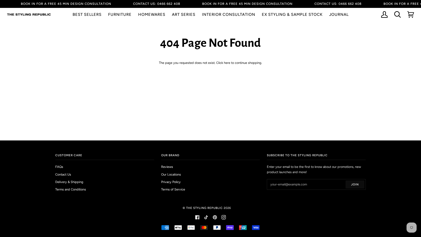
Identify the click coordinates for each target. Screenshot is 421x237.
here (227, 63)
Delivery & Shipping (69, 182)
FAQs (59, 167)
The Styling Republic (204, 208)
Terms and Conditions (70, 189)
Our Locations (171, 174)
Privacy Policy (171, 182)
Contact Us (63, 174)
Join (355, 184)
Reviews (167, 167)
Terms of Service (173, 189)
